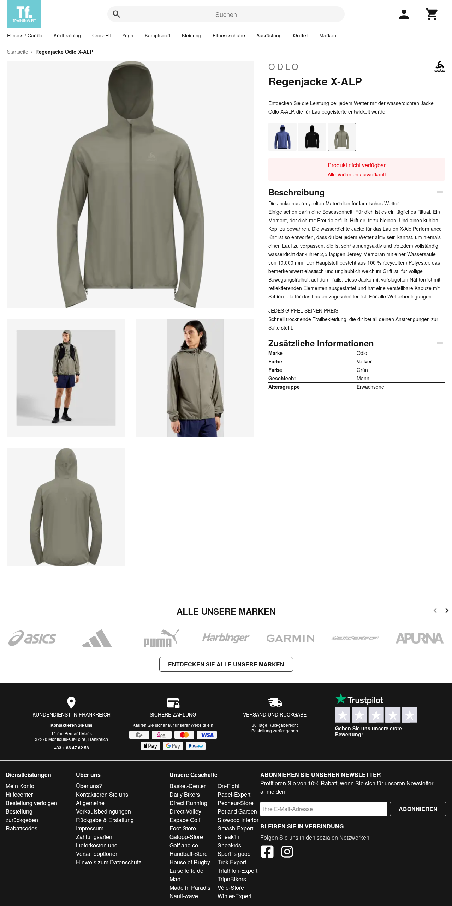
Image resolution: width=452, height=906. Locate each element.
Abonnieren (418, 809)
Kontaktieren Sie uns (71, 725)
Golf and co (184, 845)
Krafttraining (67, 35)
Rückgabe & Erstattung (105, 820)
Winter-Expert (234, 896)
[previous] (435, 611)
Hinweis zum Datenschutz (108, 862)
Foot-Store (183, 828)
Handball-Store (189, 854)
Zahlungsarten (94, 837)
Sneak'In (228, 837)
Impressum (89, 828)
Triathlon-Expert (237, 870)
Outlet (300, 35)
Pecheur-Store (236, 803)
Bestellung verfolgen (31, 803)
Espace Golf (185, 820)
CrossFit (101, 35)
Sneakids (229, 845)
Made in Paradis (190, 887)
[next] (447, 611)
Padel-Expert (234, 794)
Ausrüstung (269, 35)
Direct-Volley (185, 811)
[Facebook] (267, 853)
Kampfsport (158, 35)
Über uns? (89, 786)
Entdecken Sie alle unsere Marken (226, 664)
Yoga (127, 35)
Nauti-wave (184, 896)
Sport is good (234, 854)
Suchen (226, 14)
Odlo (284, 66)
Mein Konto (20, 786)
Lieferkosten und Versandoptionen (97, 849)
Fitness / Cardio (24, 35)
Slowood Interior (238, 820)
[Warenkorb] (432, 14)
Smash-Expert (235, 828)
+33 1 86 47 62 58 (71, 747)
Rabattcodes (21, 828)
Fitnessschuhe (229, 35)
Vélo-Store (231, 887)
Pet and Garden (237, 811)
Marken (327, 35)
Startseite (17, 51)
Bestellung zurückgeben (274, 730)
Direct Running (188, 803)
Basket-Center (188, 786)
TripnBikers (232, 879)
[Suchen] (116, 14)
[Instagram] (287, 853)
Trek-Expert (232, 862)
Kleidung (191, 35)
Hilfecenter (19, 794)
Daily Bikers (185, 794)
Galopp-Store (186, 837)
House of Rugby (190, 862)
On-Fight (228, 786)
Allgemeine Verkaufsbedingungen (103, 807)
